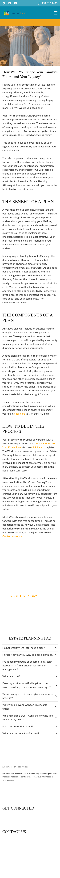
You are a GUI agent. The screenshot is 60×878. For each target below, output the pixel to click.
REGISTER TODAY (23, 596)
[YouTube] (15, 3)
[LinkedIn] (9, 3)
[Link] (15, 13)
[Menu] (56, 13)
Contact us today (12, 536)
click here (19, 413)
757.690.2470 (49, 3)
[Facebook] (4, 3)
